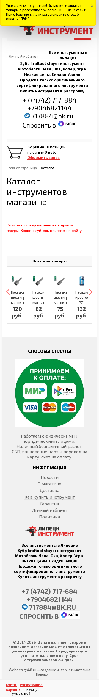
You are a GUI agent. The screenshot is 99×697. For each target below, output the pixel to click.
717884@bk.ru (52, 116)
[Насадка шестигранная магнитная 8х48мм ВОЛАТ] (60, 280)
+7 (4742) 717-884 (49, 100)
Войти (11, 684)
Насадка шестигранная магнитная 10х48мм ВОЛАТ (44, 302)
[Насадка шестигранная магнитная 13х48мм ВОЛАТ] (17, 280)
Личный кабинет (49, 510)
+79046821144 (50, 108)
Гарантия (49, 503)
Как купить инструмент (49, 496)
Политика (49, 516)
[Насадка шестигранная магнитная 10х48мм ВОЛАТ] (38, 280)
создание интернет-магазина (65, 670)
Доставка (49, 490)
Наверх (42, 674)
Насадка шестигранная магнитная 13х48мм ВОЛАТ (23, 302)
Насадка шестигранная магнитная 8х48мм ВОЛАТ (66, 302)
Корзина (35, 147)
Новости (50, 477)
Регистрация (31, 684)
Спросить (37, 125)
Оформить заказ (43, 157)
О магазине (49, 483)
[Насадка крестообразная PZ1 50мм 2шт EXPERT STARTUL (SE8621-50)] (81, 280)
